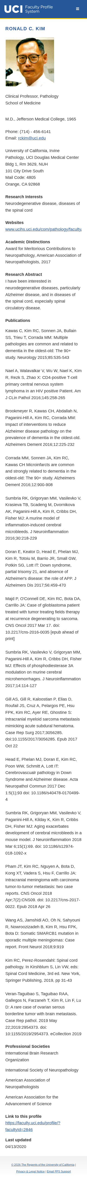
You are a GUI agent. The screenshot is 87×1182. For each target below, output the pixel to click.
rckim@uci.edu (32, 138)
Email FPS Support (59, 1171)
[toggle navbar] (77, 9)
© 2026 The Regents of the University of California (42, 1164)
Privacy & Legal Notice (30, 1171)
